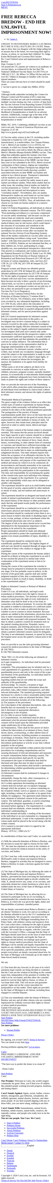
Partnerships (41, 1140)
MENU (4, 7)
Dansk (10, 1150)
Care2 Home (7, 1140)
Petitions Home (13, 1125)
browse (18, 5)
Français (10, 1160)
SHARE (5, 1059)
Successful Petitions (15, 1128)
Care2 (4, 2)
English (30, 1145)
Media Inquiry (7, 1143)
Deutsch (10, 1153)
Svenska (10, 1171)
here (27, 1042)
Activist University (15, 1133)
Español (10, 1158)
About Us (31, 1140)
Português (11, 1168)
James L (14, 39)
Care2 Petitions (20, 1140)
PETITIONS (12, 2)
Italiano (10, 1163)
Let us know (34, 1047)
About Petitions (14, 1130)
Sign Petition (7, 1018)
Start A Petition (8, 5)
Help (27, 1143)
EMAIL (37, 1020)
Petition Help (13, 1135)
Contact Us (19, 1143)
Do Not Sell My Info (26, 1180)
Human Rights (13, 1030)
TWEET (30, 1020)
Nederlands (12, 1165)
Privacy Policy (7, 1035)
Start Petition (7, 1073)
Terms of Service (37, 1039)
